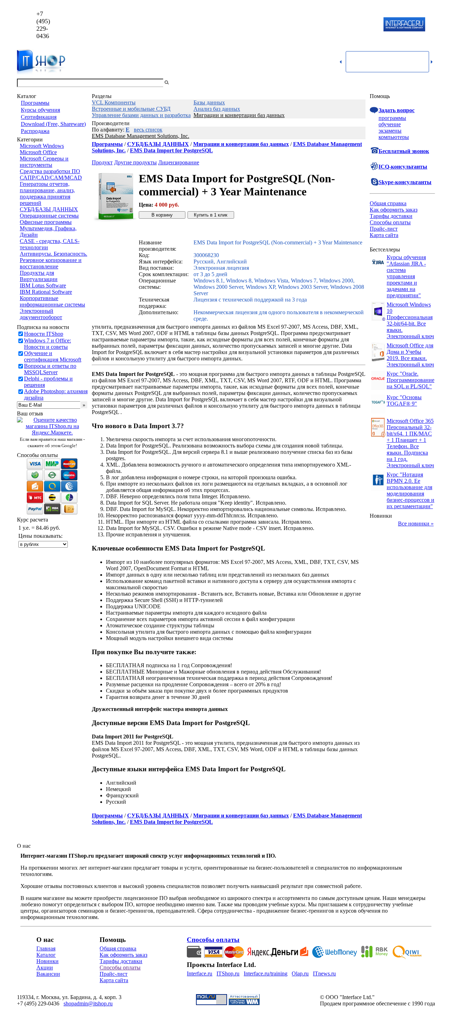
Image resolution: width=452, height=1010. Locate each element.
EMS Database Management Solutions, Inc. (140, 136)
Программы (35, 103)
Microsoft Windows (42, 146)
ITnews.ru (324, 973)
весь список (148, 130)
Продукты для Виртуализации (39, 276)
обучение (390, 124)
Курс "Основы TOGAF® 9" (404, 400)
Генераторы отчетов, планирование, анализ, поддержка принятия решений (47, 193)
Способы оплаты (390, 222)
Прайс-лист (384, 229)
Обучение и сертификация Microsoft (52, 356)
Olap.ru (300, 973)
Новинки (47, 961)
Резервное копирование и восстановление (51, 263)
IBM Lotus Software (43, 285)
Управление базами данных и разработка (141, 115)
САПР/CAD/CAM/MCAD (51, 178)
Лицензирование (178, 162)
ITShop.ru (227, 973)
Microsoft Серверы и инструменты (44, 162)
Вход (429, 83)
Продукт (102, 162)
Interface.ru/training (265, 973)
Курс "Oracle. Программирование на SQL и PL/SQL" (410, 380)
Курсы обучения (40, 110)
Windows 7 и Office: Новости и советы (47, 343)
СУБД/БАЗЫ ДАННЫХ (49, 209)
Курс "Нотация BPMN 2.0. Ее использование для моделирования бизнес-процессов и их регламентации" (410, 490)
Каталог (46, 955)
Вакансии (48, 974)
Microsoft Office (38, 152)
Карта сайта (384, 235)
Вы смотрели (182, 83)
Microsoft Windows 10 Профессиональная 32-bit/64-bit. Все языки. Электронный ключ (410, 320)
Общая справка (388, 203)
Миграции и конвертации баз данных (239, 115)
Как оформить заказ (393, 210)
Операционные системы (49, 216)
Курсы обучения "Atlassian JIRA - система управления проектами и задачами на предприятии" (406, 276)
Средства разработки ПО (50, 171)
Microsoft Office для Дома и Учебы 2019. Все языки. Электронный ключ (410, 354)
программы (392, 118)
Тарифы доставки (391, 216)
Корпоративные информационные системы (52, 301)
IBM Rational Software (46, 292)
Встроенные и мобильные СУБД (131, 109)
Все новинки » (416, 524)
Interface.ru (199, 973)
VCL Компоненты (114, 102)
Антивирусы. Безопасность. (53, 254)
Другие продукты (135, 162)
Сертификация (38, 117)
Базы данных (209, 102)
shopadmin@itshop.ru (316, 25)
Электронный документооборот (41, 314)
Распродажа (35, 131)
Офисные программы (46, 222)
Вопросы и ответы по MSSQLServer (50, 369)
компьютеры (394, 137)
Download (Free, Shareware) (53, 124)
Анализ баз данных (217, 109)
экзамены (390, 131)
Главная (45, 948)
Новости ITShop (43, 334)
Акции (44, 968)
